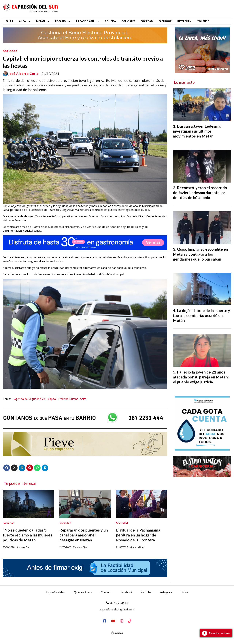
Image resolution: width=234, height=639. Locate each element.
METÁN (40, 21)
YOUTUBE (203, 21)
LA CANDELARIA (85, 21)
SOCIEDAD (147, 21)
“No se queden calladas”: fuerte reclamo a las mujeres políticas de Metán (27, 535)
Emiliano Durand (68, 399)
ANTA (22, 21)
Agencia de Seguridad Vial (30, 399)
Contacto (106, 592)
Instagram (165, 592)
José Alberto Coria (23, 74)
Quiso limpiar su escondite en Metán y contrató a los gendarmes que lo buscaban (200, 254)
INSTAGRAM (184, 21)
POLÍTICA (110, 21)
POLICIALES (128, 21)
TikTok (184, 592)
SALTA (9, 21)
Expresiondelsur (56, 592)
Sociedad (10, 51)
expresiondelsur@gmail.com (117, 609)
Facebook (126, 592)
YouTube (146, 592)
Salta (83, 399)
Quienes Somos (83, 592)
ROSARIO (60, 21)
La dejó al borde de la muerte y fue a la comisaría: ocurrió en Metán (201, 315)
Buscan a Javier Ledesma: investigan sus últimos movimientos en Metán (197, 131)
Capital (52, 399)
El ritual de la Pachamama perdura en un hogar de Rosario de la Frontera (138, 535)
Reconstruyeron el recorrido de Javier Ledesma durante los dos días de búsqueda (200, 192)
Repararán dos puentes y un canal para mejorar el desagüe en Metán (83, 535)
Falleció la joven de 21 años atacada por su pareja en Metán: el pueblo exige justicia (201, 377)
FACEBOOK (165, 21)
